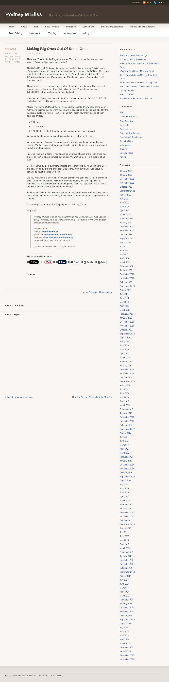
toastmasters (35, 33)
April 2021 (124, 258)
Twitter (160, 2)
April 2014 (124, 592)
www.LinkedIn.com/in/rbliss (57, 237)
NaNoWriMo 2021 (129, 116)
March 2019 (125, 357)
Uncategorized (69, 33)
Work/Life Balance (128, 94)
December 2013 (127, 608)
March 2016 (125, 500)
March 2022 (125, 215)
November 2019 (127, 326)
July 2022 (124, 199)
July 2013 (124, 627)
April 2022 (124, 211)
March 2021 (125, 262)
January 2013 (126, 651)
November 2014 (127, 564)
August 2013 (125, 623)
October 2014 (126, 568)
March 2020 (125, 310)
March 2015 (125, 548)
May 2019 (124, 350)
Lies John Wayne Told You (20, 397)
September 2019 (127, 334)
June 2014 (124, 584)
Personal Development (112, 26)
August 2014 (125, 576)
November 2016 (127, 469)
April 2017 (124, 449)
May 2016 (124, 492)
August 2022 (125, 195)
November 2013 (127, 612)
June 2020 (124, 298)
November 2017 (127, 421)
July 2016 (124, 485)
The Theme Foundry (54, 675)
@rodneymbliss (50, 231)
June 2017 (124, 441)
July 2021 (124, 246)
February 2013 (126, 647)
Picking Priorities (127, 90)
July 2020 (124, 294)
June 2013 (124, 631)
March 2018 (125, 405)
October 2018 (126, 377)
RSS (149, 2)
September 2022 (127, 191)
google (17, 56)
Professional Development (142, 26)
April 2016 (124, 496)
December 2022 (127, 179)
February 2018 (126, 409)
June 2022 (124, 203)
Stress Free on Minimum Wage (133, 55)
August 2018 (125, 385)
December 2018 (127, 369)
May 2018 (124, 397)
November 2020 (127, 278)
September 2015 (127, 524)
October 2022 (126, 187)
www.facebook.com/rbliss (58, 234)
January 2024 (126, 171)
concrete (9, 56)
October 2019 (126, 330)
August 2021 (125, 242)
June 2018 (124, 393)
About (24, 26)
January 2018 (126, 413)
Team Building (15, 33)
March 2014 (125, 596)
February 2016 (126, 504)
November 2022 (127, 183)
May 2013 (124, 635)
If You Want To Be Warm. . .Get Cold (136, 98)
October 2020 (126, 282)
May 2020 (124, 302)
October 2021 (126, 234)
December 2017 (127, 417)
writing (86, 33)
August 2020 (125, 290)
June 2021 (124, 250)
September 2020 (127, 286)
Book (36, 26)
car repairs (71, 26)
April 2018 (124, 401)
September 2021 (127, 238)
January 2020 (126, 318)
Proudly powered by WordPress (18, 675)
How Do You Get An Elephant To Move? (91, 397)
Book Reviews (52, 26)
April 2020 (124, 306)
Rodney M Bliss (23, 14)
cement (15, 53)
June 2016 (124, 488)
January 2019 (126, 365)
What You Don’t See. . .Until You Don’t (137, 71)
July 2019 (124, 342)
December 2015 (127, 512)
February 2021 (126, 266)
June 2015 (124, 536)
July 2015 (124, 532)
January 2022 (126, 222)
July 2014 (124, 580)
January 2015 (126, 556)
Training (52, 33)
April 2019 (124, 353)
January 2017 (126, 461)
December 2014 (127, 560)
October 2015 (126, 520)
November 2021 (127, 230)
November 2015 (127, 516)
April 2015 (124, 544)
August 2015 (125, 528)
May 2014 (124, 588)
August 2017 (125, 433)
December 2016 (127, 465)
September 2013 (127, 619)
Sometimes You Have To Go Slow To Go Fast (140, 87)
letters (8, 59)
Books (8, 53)
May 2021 (124, 254)
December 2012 (127, 655)
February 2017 (126, 457)
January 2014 (126, 604)
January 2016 (126, 508)
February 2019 (126, 361)
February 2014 (126, 600)
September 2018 (127, 381)
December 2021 (127, 226)
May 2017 (124, 445)
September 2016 (127, 477)
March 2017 (125, 453)
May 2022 (124, 207)
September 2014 (127, 572)
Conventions (88, 26)
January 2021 (126, 270)
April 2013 (124, 639)
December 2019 (127, 322)
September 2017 (127, 429)
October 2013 (126, 616)
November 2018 (127, 373)
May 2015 (124, 540)
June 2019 (124, 346)
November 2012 (127, 659)
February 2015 (126, 552)
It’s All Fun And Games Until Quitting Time (138, 83)
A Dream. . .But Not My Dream (133, 59)
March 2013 (125, 643)
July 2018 (124, 389)
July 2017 (124, 437)
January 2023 (126, 175)
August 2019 (125, 338)
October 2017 (126, 425)
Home (11, 26)
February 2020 (126, 314)
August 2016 (125, 481)
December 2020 (127, 274)
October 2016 (126, 473)
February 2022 (126, 219)
